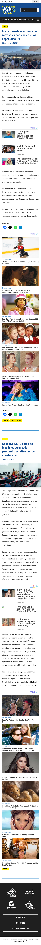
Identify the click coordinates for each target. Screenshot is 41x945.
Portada (5, 20)
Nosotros (20, 923)
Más (33, 20)
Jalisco (5, 26)
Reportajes (24, 20)
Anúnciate (20, 917)
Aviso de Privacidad (20, 929)
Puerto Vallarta (16, 420)
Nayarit (5, 439)
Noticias (14, 20)
